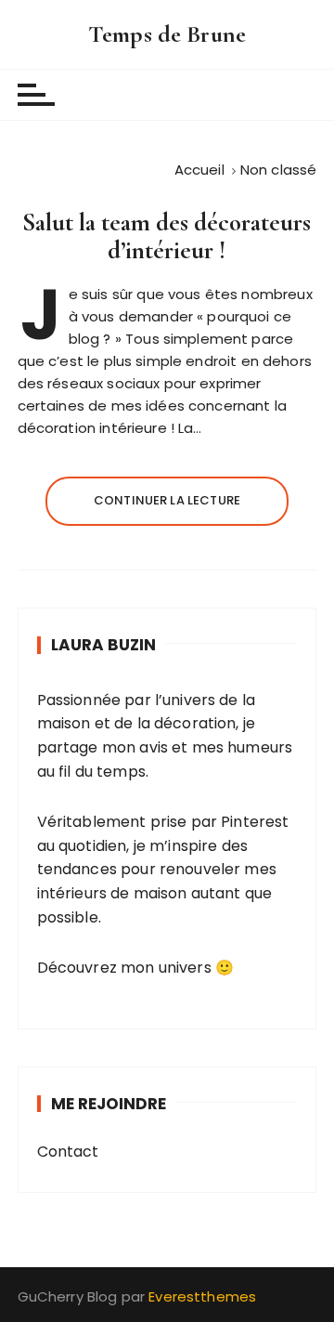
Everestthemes (202, 1296)
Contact (68, 1151)
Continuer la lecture (167, 500)
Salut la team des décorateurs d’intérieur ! (166, 236)
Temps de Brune (167, 34)
